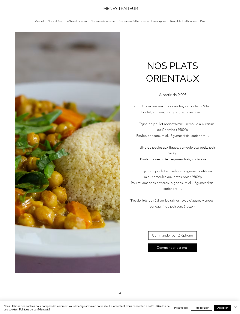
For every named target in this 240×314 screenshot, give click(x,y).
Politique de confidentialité (34, 309)
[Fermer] (235, 307)
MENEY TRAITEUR (120, 8)
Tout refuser (201, 308)
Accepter (222, 308)
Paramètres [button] (181, 308)
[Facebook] (120, 293)
